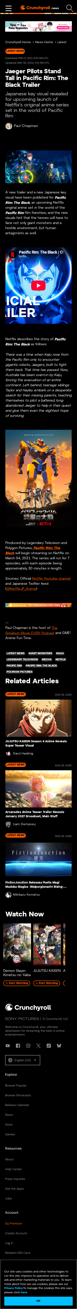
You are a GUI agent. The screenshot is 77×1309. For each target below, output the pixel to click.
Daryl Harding (23, 753)
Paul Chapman (26, 126)
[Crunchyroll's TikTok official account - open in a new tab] (49, 1046)
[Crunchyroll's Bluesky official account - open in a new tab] (59, 1046)
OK (38, 1301)
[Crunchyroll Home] (28, 1010)
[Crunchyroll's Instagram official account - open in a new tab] (28, 1046)
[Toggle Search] (70, 8)
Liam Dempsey (24, 824)
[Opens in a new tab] (38, 26)
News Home (44, 42)
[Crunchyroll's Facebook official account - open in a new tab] (18, 1046)
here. (24, 1292)
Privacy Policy (13, 1288)
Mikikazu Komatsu (26, 894)
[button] (22, 1060)
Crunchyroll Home (18, 42)
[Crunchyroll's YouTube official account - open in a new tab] (8, 1046)
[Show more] (9, 8)
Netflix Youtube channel (51, 578)
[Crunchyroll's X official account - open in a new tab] (38, 1046)
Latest (62, 42)
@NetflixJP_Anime (21, 588)
